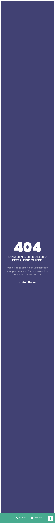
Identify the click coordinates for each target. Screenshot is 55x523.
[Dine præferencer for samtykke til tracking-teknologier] (50, 518)
